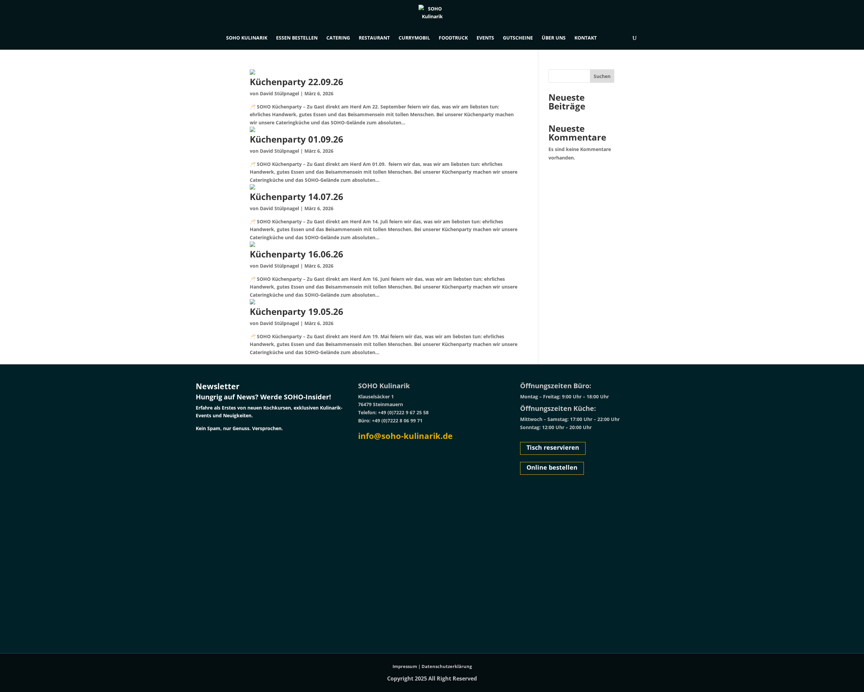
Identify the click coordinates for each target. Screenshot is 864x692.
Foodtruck (453, 38)
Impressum (405, 666)
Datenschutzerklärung (447, 666)
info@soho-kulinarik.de (405, 435)
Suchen (602, 76)
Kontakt (585, 38)
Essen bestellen (297, 38)
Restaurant (374, 38)
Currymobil (414, 38)
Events (485, 38)
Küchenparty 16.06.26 (296, 254)
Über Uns (554, 38)
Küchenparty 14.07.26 (296, 197)
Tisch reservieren (552, 447)
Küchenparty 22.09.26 (296, 82)
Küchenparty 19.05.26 (296, 311)
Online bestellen (551, 467)
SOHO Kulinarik (246, 38)
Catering (338, 38)
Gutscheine (518, 38)
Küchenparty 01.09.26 (296, 139)
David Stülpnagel (279, 93)
